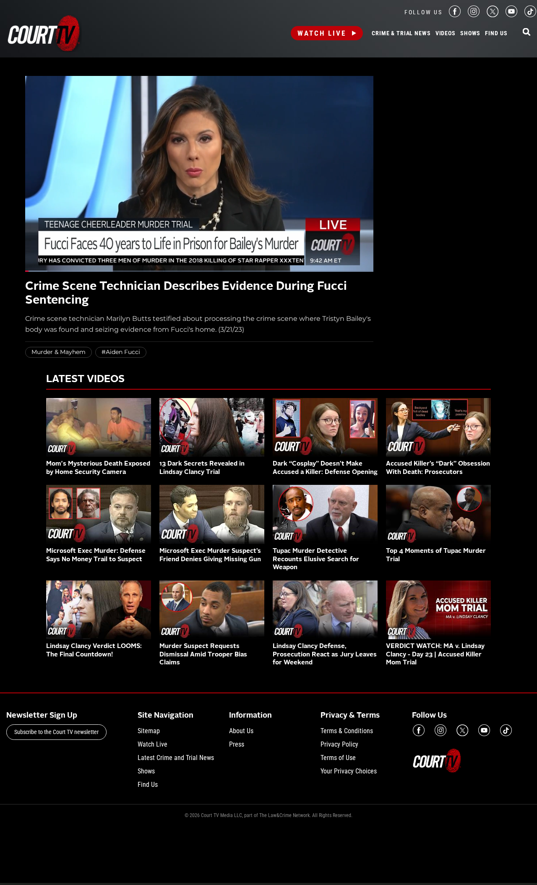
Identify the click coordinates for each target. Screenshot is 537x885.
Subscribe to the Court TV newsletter (56, 732)
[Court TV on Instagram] (474, 15)
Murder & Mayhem (58, 352)
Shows (470, 33)
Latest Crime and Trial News (176, 758)
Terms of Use (338, 758)
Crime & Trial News (401, 33)
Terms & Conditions (347, 731)
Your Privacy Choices (349, 771)
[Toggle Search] (526, 32)
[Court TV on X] (492, 15)
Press (236, 744)
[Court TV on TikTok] (530, 15)
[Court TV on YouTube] (511, 15)
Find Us (496, 33)
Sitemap (149, 731)
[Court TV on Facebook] (455, 15)
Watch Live (321, 33)
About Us (241, 731)
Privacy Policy (339, 744)
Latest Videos (85, 380)
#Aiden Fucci (121, 352)
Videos (445, 33)
